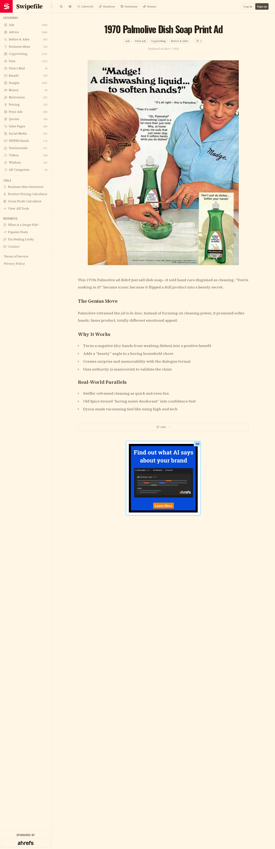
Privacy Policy (150, 490)
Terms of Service (126, 490)
